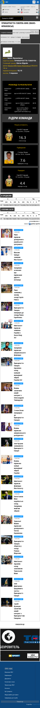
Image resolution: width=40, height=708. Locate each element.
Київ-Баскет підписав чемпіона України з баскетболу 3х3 (18, 331)
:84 (34, 98)
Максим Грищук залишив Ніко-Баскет (18, 256)
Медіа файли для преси (11, 694)
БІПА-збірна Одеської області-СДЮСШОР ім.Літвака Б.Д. (22, 109)
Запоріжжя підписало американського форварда (19, 351)
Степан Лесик (23, 152)
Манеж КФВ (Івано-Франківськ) (19, 66)
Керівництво (8, 675)
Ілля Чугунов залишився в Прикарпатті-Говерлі (18, 447)
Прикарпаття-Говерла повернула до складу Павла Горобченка (19, 312)
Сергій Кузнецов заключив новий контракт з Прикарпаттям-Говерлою (19, 611)
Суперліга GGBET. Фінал (9, 7)
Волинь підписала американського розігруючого (19, 431)
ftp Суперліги (8, 691)
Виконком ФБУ (9, 672)
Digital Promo (36, 704)
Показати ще (20, 702)
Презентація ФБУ (9, 685)
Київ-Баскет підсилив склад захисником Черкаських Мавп (18, 567)
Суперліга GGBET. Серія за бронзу (28, 7)
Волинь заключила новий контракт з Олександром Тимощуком (19, 394)
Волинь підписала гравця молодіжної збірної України (18, 467)
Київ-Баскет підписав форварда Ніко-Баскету (18, 484)
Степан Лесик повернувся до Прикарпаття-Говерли (19, 415)
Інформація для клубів (11, 698)
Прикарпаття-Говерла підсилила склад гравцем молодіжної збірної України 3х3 (19, 371)
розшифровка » (34, 221)
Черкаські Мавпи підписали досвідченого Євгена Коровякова (19, 527)
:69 (34, 108)
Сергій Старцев (22, 129)
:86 (34, 88)
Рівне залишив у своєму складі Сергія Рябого (18, 295)
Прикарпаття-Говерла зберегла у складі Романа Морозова (19, 547)
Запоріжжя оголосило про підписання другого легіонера (18, 274)
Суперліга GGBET (18, 230)
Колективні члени (10, 682)
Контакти (7, 688)
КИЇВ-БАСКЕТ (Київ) (23, 88)
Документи (8, 678)
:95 (34, 93)
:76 (34, 103)
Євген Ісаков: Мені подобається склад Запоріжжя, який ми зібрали (18, 503)
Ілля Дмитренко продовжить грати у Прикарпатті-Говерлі (18, 590)
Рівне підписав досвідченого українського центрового (19, 239)
